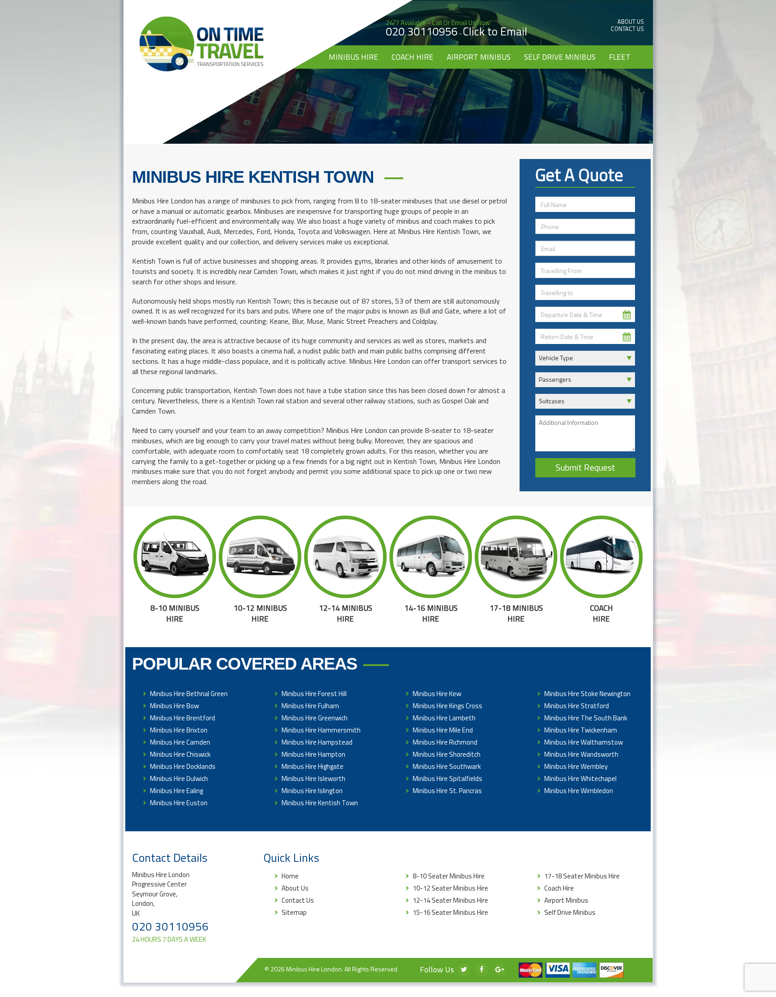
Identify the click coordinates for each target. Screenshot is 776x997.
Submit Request (585, 467)
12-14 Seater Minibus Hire (450, 900)
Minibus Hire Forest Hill (314, 693)
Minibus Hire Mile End (443, 730)
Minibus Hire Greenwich (315, 718)
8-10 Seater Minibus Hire (449, 876)
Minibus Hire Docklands (183, 766)
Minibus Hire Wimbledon (578, 790)
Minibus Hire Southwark (447, 766)
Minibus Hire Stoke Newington (587, 693)
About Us (630, 21)
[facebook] (482, 969)
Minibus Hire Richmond (445, 742)
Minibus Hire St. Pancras (447, 790)
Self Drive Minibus (559, 57)
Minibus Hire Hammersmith (321, 730)
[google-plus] (500, 969)
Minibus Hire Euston (178, 803)
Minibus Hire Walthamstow (583, 742)
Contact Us (627, 28)
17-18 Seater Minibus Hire (582, 876)
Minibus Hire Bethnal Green (189, 693)
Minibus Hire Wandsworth (581, 754)
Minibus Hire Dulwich (179, 778)
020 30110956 (422, 31)
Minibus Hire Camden (180, 742)
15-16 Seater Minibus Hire (450, 912)
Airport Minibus (479, 57)
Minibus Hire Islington (312, 790)
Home (290, 876)
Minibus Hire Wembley (576, 766)
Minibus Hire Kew (437, 693)
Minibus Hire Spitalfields (447, 778)
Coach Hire (412, 57)
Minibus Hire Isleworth (313, 778)
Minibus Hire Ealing (176, 790)
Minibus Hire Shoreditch (447, 754)
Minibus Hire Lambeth (444, 718)
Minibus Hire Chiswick (180, 754)
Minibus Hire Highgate (313, 766)
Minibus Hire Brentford (182, 718)
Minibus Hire (353, 57)
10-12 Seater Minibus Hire (450, 888)
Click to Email (495, 31)
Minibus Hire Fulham (310, 706)
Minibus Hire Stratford (576, 706)
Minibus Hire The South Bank (585, 718)
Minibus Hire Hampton (313, 754)
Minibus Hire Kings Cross (447, 706)
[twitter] (464, 969)
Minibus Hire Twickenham (580, 730)
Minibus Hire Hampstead (317, 742)
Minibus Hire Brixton (178, 730)
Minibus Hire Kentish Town (320, 803)
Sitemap (294, 912)
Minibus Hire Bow (174, 706)
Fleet (619, 57)
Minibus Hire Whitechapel (580, 778)
